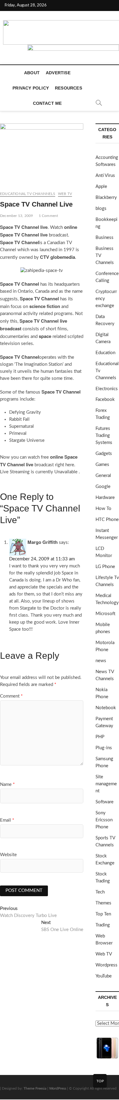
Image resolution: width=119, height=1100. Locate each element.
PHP (100, 737)
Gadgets (104, 453)
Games (102, 464)
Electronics (107, 389)
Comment (11, 696)
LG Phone (105, 566)
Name (7, 784)
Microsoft (105, 613)
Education (105, 352)
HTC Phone (107, 519)
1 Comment (48, 216)
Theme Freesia (34, 1088)
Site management (106, 784)
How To (103, 508)
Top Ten (103, 914)
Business (105, 237)
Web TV (65, 194)
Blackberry (106, 197)
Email (7, 820)
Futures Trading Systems (104, 435)
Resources (68, 88)
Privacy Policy (31, 88)
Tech (100, 892)
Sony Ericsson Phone (104, 820)
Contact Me (47, 103)
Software (105, 802)
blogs (101, 208)
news (101, 660)
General (103, 475)
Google (103, 486)
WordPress (57, 1088)
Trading (103, 925)
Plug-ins (104, 748)
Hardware (105, 497)
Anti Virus (105, 175)
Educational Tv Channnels (27, 194)
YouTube (104, 976)
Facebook (105, 399)
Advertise (58, 72)
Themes (103, 903)
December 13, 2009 (16, 216)
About (32, 72)
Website (8, 855)
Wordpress (106, 965)
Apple (101, 186)
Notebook (106, 708)
